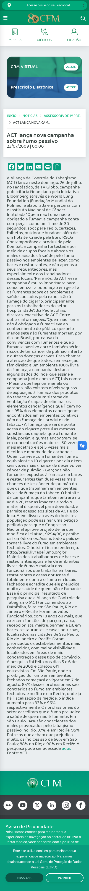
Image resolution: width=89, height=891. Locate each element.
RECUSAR (24, 877)
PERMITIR (64, 877)
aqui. (66, 748)
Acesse (71, 67)
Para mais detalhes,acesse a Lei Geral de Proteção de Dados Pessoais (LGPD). (44, 861)
